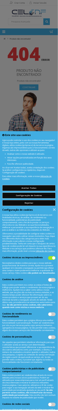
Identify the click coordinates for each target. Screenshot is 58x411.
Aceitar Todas (29, 188)
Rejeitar (29, 203)
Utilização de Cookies (45, 251)
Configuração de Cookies (29, 195)
